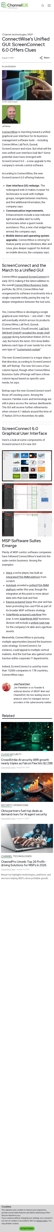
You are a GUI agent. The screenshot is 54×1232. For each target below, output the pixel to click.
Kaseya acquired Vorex (19, 601)
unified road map (40, 622)
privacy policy (42, 1221)
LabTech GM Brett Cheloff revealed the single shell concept (26, 333)
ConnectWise (10, 131)
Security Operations (14, 805)
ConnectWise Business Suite (31, 285)
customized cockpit (28, 349)
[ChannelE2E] (15, 5)
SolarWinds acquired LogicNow (24, 614)
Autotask (11, 585)
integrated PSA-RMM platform (23, 577)
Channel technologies (14, 34)
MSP (30, 34)
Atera (9, 572)
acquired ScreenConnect (32, 276)
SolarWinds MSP (29, 618)
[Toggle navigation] (49, 5)
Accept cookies (27, 1228)
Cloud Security (11, 754)
